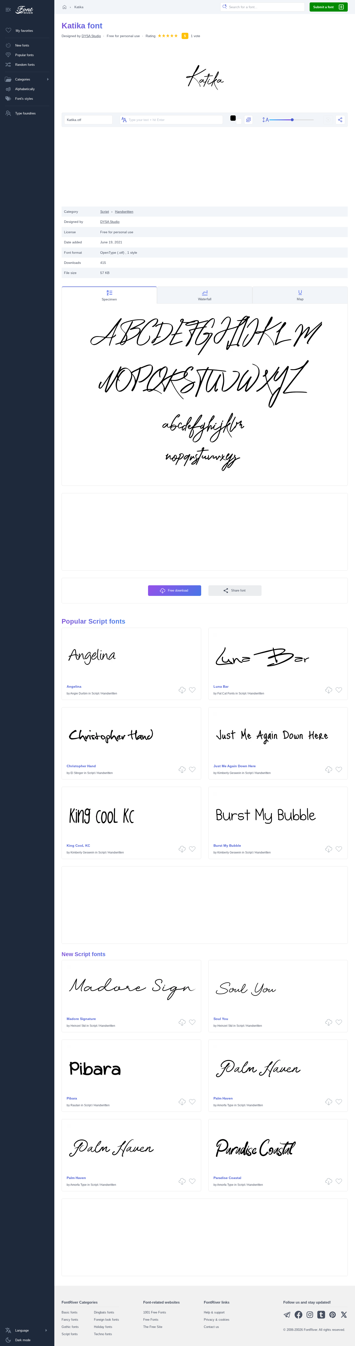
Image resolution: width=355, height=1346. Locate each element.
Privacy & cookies (216, 1319)
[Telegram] (287, 1317)
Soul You (220, 1019)
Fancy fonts (70, 1319)
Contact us (211, 1327)
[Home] (64, 7)
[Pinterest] (332, 1317)
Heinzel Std (78, 1025)
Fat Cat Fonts (226, 693)
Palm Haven (223, 1098)
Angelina (74, 686)
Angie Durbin (79, 693)
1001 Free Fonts (154, 1312)
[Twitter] (344, 1317)
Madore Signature (81, 1019)
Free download (178, 590)
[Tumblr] (321, 1317)
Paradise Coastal (227, 1178)
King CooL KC (78, 845)
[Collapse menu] (8, 10)
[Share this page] (340, 119)
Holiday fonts (103, 1327)
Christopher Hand (81, 766)
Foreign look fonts (106, 1319)
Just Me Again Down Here (234, 766)
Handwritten (124, 211)
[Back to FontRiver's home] (22, 10)
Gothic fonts (70, 1327)
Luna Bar (220, 686)
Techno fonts (103, 1334)
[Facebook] (298, 1317)
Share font (238, 590)
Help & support (214, 1312)
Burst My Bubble (227, 845)
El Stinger (77, 773)
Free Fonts (150, 1319)
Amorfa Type (225, 1105)
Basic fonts (70, 1312)
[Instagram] (310, 1317)
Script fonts (70, 1334)
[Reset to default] (328, 119)
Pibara (72, 1098)
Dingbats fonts (104, 1312)
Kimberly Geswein (229, 773)
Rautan (75, 1105)
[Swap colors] (248, 119)
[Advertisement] (204, 168)
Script (104, 211)
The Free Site (152, 1327)
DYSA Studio (91, 36)
